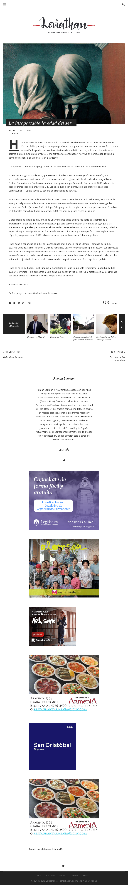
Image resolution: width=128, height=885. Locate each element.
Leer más (64, 449)
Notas (12, 130)
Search (123, 4)
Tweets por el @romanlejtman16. (46, 849)
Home (39, 875)
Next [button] (122, 329)
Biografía (50, 875)
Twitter (14, 303)
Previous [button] (122, 319)
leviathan (13, 133)
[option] (38, 327)
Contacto (87, 875)
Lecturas (73, 875)
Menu (4, 4)
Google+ (24, 303)
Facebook (10, 303)
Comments (110, 303)
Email (29, 303)
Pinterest (19, 303)
